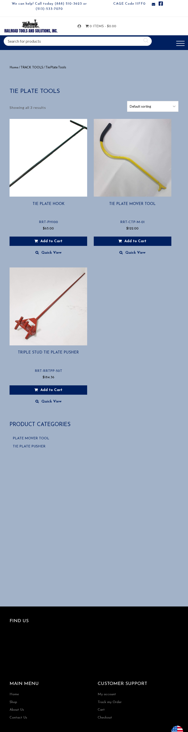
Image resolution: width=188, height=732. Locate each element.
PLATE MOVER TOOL (31, 438)
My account (107, 694)
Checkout (105, 717)
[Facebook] (160, 4)
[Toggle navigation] (180, 43)
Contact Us (18, 717)
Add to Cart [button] (51, 241)
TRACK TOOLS (32, 67)
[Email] (153, 4)
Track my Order (110, 702)
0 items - (99, 26)
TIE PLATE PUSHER (29, 446)
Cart (101, 710)
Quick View (51, 253)
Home (14, 67)
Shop (13, 702)
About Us (17, 710)
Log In (80, 26)
